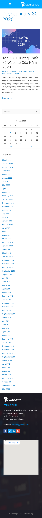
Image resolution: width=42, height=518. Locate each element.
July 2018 (5, 278)
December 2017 (8, 303)
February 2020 (7, 242)
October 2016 (7, 353)
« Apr (10, 147)
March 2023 (7, 174)
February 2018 (7, 296)
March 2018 (6, 292)
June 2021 (6, 217)
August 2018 (7, 275)
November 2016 (8, 350)
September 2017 (8, 314)
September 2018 (8, 271)
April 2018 (6, 289)
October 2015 (7, 382)
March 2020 (7, 239)
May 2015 (6, 389)
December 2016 (8, 346)
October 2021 (7, 210)
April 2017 (6, 332)
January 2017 (7, 342)
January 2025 (7, 163)
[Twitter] (10, 431)
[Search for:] (21, 111)
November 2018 (8, 264)
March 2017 (6, 335)
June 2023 (6, 171)
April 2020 (6, 235)
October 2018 (7, 267)
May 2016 (6, 368)
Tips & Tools (22, 71)
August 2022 (7, 178)
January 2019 (7, 257)
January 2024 (7, 167)
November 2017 (8, 307)
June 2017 (6, 325)
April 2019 (6, 249)
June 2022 (6, 181)
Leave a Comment (9, 71)
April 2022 (6, 189)
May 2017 (6, 328)
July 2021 (5, 214)
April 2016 (6, 371)
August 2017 (7, 317)
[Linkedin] (14, 431)
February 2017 (7, 339)
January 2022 (7, 199)
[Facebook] (5, 431)
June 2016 (6, 364)
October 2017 (7, 310)
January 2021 (7, 221)
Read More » (7, 98)
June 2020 (6, 228)
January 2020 (7, 246)
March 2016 (6, 375)
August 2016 (7, 360)
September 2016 (8, 357)
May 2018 (6, 285)
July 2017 (5, 321)
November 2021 (8, 207)
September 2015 (8, 385)
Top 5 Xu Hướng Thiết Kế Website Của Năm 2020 (20, 62)
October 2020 (7, 224)
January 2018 (7, 300)
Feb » (32, 147)
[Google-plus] (18, 431)
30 (21, 143)
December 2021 (8, 203)
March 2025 (6, 160)
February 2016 (7, 378)
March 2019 (6, 253)
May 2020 (6, 231)
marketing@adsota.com (20, 425)
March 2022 (6, 192)
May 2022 (6, 185)
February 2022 (7, 196)
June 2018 (6, 282)
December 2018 (8, 260)
